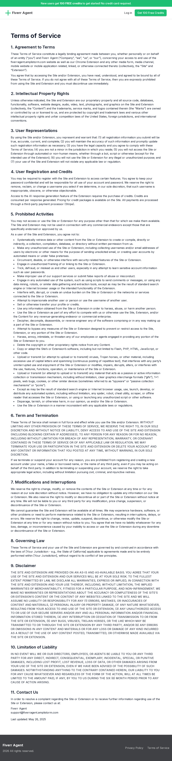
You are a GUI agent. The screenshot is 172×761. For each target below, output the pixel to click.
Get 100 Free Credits (150, 12)
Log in (128, 12)
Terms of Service (158, 748)
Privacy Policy (134, 748)
